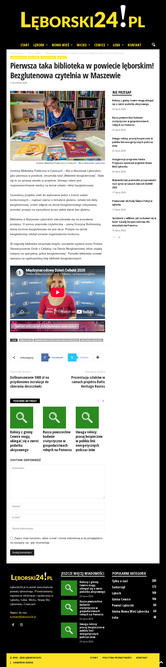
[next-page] (103, 401)
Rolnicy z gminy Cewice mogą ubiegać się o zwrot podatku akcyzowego (24, 440)
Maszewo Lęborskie (91, 340)
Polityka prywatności (117, 657)
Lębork (38, 44)
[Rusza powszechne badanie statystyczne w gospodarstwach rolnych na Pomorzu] (57, 417)
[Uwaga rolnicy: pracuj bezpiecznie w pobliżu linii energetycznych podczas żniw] (90, 417)
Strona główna (17, 53)
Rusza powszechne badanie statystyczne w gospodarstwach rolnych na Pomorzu (57, 440)
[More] (98, 357)
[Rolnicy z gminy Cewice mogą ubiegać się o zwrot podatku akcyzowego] (24, 417)
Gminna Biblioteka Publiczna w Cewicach (56, 340)
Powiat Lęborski (123, 605)
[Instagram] (22, 625)
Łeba (116, 44)
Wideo (62, 57)
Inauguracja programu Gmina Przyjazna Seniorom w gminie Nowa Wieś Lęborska (132, 162)
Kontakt (134, 44)
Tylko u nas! (48, 57)
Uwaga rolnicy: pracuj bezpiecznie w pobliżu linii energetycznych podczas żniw (89, 440)
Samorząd (118, 587)
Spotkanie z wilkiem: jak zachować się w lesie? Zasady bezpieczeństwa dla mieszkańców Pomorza (134, 221)
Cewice (99, 44)
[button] (153, 44)
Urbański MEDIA (23, 662)
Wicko (82, 44)
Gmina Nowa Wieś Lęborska (130, 611)
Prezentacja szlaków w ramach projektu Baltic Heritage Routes (88, 381)
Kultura (33, 57)
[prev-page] (98, 401)
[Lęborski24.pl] (83, 20)
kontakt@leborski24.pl (23, 616)
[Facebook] (14, 625)
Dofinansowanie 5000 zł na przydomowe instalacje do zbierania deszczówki (29, 381)
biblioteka (25, 340)
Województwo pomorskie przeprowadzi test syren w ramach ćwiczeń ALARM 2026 (134, 183)
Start (24, 44)
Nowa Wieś (60, 44)
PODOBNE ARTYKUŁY (25, 401)
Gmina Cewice (34, 53)
